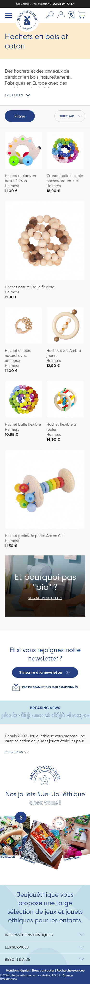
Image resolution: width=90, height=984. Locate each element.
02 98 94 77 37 (63, 4)
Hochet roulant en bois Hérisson (20, 178)
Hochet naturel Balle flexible (29, 286)
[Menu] (7, 15)
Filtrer (19, 116)
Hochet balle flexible (23, 424)
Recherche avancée (70, 970)
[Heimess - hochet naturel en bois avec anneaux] (24, 326)
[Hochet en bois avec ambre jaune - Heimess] (65, 326)
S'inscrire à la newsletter (41, 672)
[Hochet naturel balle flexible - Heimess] (45, 241)
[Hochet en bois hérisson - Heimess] (24, 151)
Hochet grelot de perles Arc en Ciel (35, 535)
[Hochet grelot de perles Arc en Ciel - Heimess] (45, 490)
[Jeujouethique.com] (27, 30)
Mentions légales (18, 970)
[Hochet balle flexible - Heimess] (24, 400)
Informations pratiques (29, 934)
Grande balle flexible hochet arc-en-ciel (65, 178)
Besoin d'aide (17, 959)
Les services (17, 947)
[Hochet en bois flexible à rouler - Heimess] (65, 400)
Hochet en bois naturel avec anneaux (17, 355)
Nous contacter (43, 970)
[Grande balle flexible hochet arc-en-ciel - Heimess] (65, 151)
